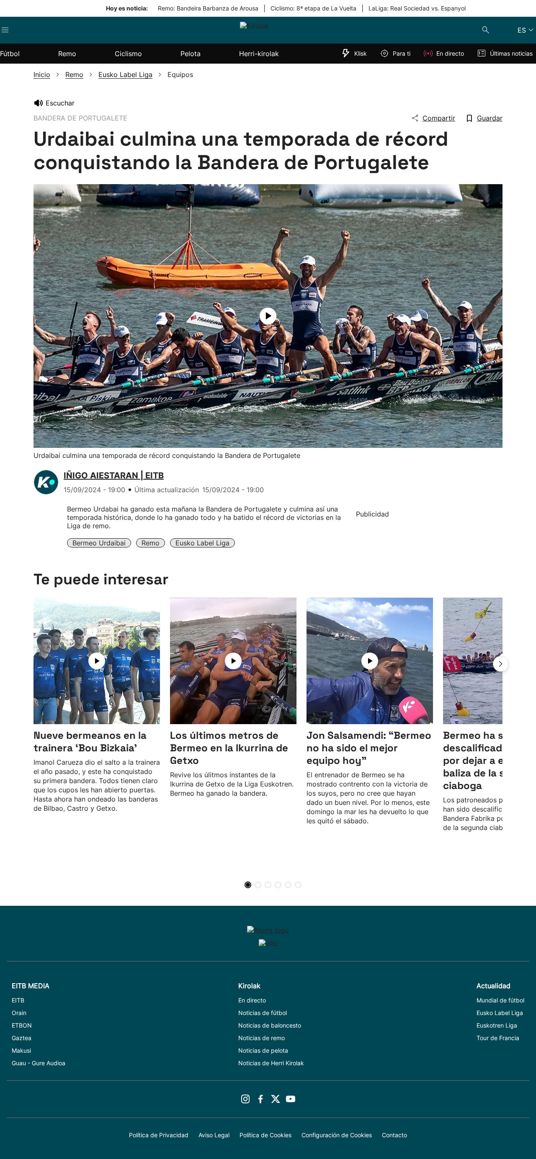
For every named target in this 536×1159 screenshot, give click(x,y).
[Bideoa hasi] (268, 316)
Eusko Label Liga (202, 543)
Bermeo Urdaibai (99, 543)
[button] (501, 664)
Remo (151, 543)
